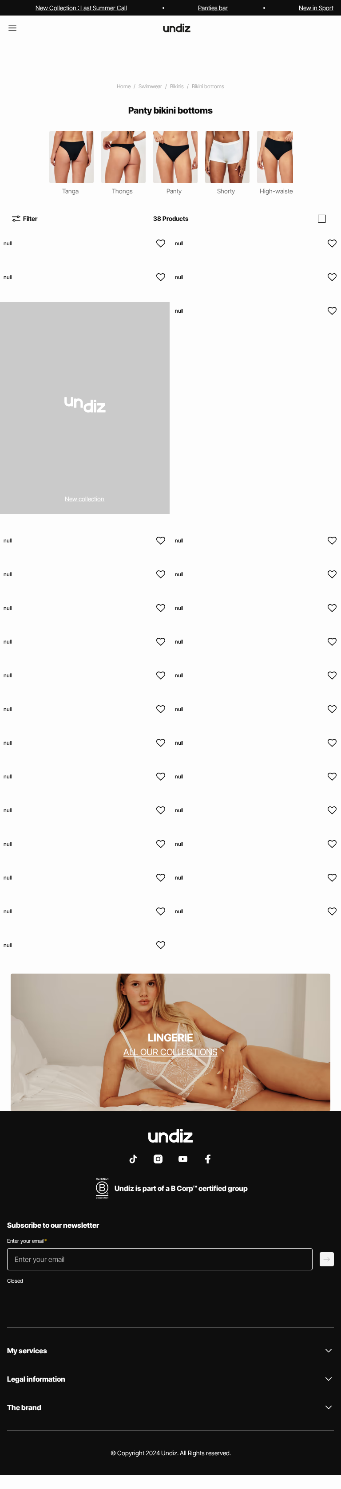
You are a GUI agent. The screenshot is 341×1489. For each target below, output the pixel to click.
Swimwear (150, 86)
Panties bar (213, 8)
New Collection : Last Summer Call (81, 8)
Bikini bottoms (208, 86)
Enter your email (27, 1241)
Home (124, 86)
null (8, 243)
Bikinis (177, 86)
